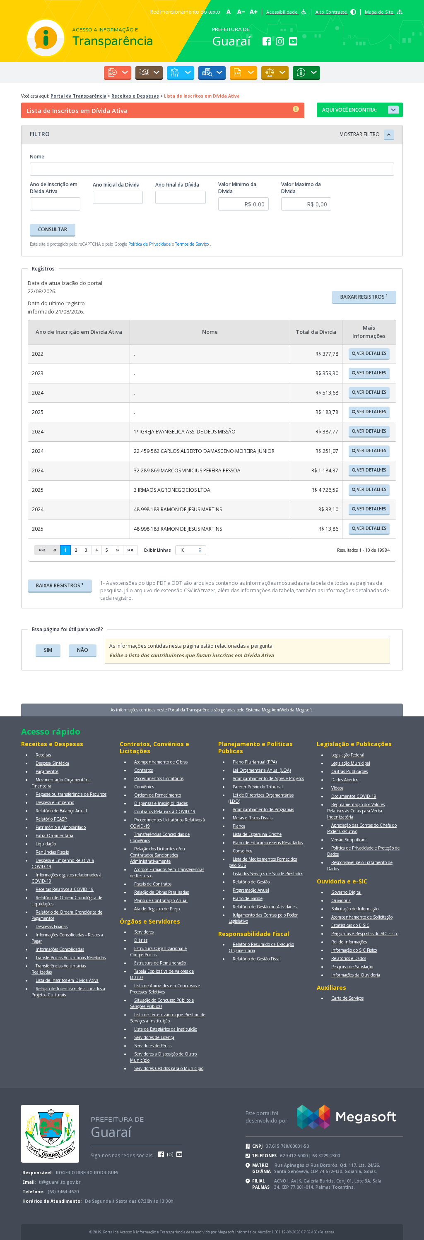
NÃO (82, 650)
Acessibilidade (282, 12)
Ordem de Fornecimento (157, 795)
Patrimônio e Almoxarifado (61, 827)
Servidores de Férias (152, 1045)
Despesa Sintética (52, 763)
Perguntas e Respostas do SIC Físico (364, 933)
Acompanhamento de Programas (263, 809)
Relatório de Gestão (251, 882)
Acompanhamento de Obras (161, 762)
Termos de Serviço (192, 244)
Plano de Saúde (248, 898)
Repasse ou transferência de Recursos (71, 794)
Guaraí (231, 40)
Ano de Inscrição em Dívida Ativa (53, 188)
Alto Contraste (332, 12)
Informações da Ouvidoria (355, 975)
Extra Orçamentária (54, 835)
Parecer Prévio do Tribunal (258, 787)
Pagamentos (47, 771)
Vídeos (337, 788)
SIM (48, 650)
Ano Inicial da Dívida (116, 184)
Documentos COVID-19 (353, 796)
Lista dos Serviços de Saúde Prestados (268, 873)
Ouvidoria (341, 900)
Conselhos (242, 851)
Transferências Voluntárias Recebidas (71, 957)
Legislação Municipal (350, 763)
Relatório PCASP (51, 819)
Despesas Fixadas (51, 926)
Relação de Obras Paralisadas (161, 892)
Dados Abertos (344, 780)
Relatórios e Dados (348, 958)
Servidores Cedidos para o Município (168, 1068)
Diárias (140, 940)
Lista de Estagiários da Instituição (165, 1029)
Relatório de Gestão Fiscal (257, 959)
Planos (239, 826)
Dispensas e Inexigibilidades (161, 803)
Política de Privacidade (149, 244)
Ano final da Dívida (177, 184)
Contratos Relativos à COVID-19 (164, 811)
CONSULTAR (52, 229)
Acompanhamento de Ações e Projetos (268, 778)
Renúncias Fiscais (52, 852)
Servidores (144, 932)
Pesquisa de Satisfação (352, 966)
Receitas (43, 755)
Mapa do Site (380, 12)
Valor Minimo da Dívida (237, 188)
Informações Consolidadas (60, 949)
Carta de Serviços (347, 998)
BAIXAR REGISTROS (364, 296)
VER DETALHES (371, 353)
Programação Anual (251, 890)
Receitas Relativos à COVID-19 (65, 889)
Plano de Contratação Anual (161, 900)
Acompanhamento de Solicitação (362, 917)
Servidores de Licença (154, 1037)
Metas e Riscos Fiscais (252, 818)
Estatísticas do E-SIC (350, 925)
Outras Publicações (349, 771)
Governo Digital (346, 892)
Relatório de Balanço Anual (61, 811)
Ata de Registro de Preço (157, 909)
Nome (37, 156)
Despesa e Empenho (55, 802)
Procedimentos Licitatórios (158, 778)
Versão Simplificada (349, 840)
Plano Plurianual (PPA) (255, 762)
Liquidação (46, 844)
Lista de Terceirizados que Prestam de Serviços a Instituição (167, 1018)
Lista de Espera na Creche (257, 834)
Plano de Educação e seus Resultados (268, 842)
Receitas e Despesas (135, 96)
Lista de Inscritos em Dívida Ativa (67, 980)
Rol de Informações (349, 942)
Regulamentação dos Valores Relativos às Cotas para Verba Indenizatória (356, 811)
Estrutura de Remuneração (160, 963)
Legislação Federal (347, 755)
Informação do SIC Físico (354, 950)
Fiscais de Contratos (152, 884)
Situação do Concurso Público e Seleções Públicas (162, 1003)
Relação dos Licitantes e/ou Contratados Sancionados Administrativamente (157, 855)
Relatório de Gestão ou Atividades (264, 907)
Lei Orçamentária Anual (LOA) (262, 770)
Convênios (144, 787)
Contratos (143, 770)
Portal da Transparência (78, 96)
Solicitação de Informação (354, 909)
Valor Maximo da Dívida (301, 188)
